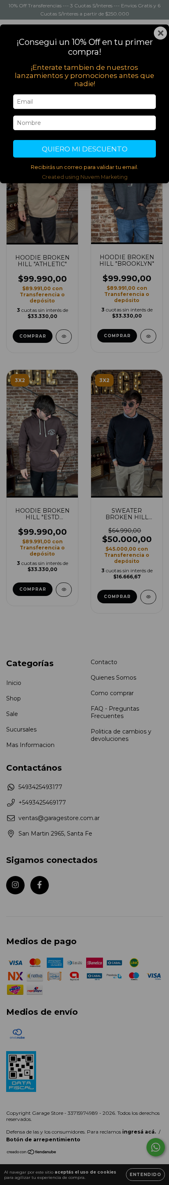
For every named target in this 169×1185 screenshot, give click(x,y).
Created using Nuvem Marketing (85, 177)
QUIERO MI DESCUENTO (85, 149)
